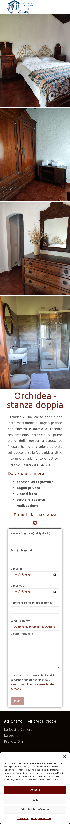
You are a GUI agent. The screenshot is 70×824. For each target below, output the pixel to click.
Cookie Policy (23, 818)
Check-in (16, 569)
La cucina (11, 736)
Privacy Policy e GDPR (41, 818)
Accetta (35, 790)
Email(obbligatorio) (22, 550)
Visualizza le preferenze (35, 810)
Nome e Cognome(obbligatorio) (30, 533)
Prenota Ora (13, 742)
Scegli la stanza (20, 621)
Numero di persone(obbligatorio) (31, 603)
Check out (17, 586)
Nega (35, 800)
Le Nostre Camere (18, 730)
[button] (64, 756)
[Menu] (62, 7)
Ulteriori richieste (22, 634)
